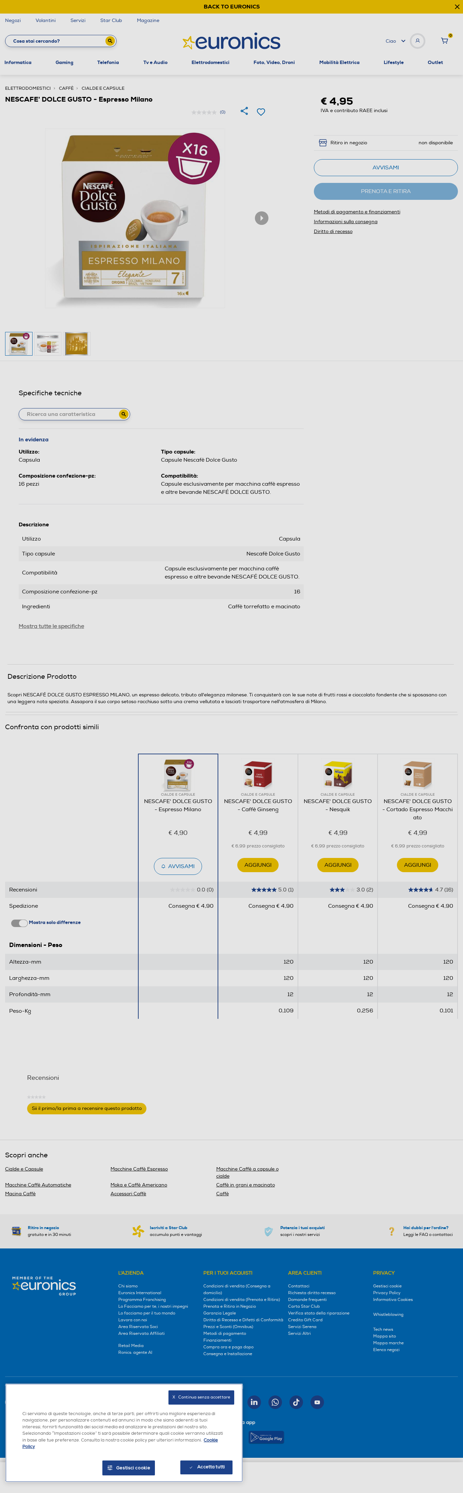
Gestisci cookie (133, 1468)
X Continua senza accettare (201, 1397)
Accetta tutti (211, 1467)
